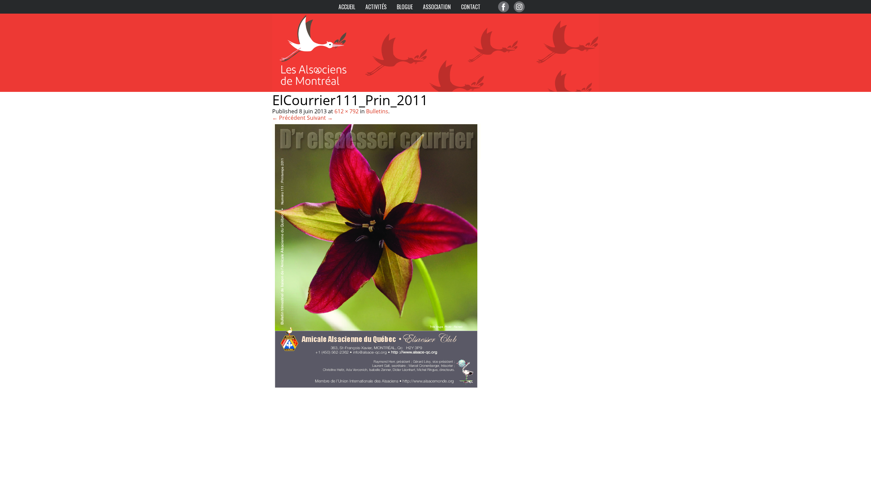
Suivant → (320, 117)
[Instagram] (519, 7)
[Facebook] (503, 7)
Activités (376, 7)
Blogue (405, 7)
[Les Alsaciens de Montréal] (319, 17)
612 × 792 (346, 111)
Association (437, 7)
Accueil (347, 7)
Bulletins (377, 111)
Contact (470, 7)
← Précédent (289, 117)
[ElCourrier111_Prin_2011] (376, 388)
